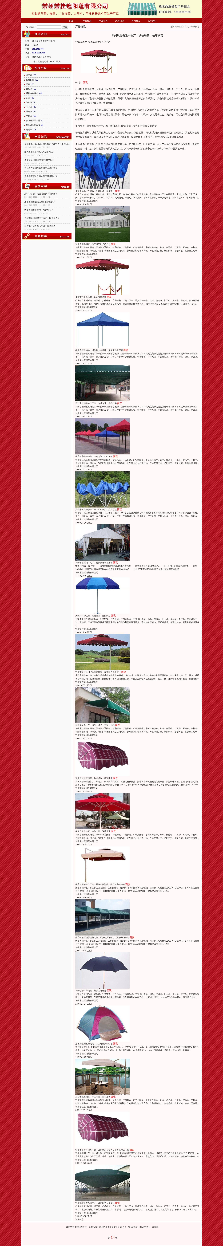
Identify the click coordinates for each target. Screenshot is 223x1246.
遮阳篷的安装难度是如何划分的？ (39, 201)
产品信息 (87, 20)
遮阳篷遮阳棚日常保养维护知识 (38, 160)
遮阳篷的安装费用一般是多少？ (38, 209)
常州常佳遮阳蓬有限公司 (86, 200)
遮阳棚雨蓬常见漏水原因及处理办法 (40, 176)
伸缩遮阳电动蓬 (33, 125)
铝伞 (28, 97)
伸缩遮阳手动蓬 (33, 120)
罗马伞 (29, 111)
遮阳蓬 (29, 75)
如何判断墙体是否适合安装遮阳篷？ (40, 193)
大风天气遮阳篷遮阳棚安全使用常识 (40, 168)
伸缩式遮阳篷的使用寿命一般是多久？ (41, 218)
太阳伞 (29, 88)
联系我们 (152, 20)
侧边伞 (29, 102)
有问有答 (136, 20)
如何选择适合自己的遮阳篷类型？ (39, 226)
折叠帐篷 (30, 79)
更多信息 (79, 1219)
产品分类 (103, 20)
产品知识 (119, 20)
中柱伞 (29, 116)
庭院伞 (29, 129)
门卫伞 (29, 106)
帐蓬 (28, 84)
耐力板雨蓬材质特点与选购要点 (38, 151)
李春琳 (155, 1227)
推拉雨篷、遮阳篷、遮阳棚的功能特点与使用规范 (47, 143)
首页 (71, 20)
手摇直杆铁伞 (32, 93)
